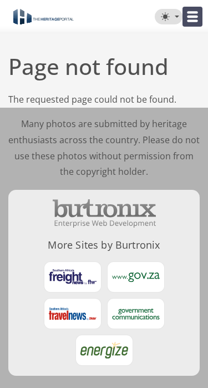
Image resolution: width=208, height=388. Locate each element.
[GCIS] (136, 313)
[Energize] (104, 350)
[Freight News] (73, 277)
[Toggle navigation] (192, 17)
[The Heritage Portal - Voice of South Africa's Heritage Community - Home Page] (43, 16)
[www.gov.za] (136, 277)
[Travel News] (73, 313)
